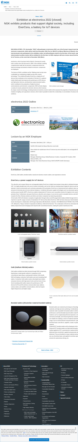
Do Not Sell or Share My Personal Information (39, 439)
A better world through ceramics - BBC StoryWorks (30, 417)
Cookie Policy (13, 435)
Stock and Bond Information (67, 377)
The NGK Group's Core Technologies (47, 369)
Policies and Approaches (9, 392)
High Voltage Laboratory (28, 407)
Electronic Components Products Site (22, 341)
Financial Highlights (65, 375)
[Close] (75, 428)
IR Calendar (63, 382)
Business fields (26, 368)
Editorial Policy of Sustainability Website (49, 409)
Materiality (44, 391)
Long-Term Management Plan (10, 376)
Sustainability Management (48, 389)
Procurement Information (9, 399)
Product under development (30, 393)
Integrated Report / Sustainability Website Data (48, 383)
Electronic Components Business (29, 382)
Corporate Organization (9, 404)
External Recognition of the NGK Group (49, 413)
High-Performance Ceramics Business (30, 386)
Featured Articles (27, 401)
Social (43, 396)
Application (25, 396)
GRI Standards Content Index (48, 403)
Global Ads (6, 411)
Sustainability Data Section (48, 401)
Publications (7, 413)
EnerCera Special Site (18, 344)
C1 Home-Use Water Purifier (30, 391)
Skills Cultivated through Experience (47, 373)
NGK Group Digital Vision (9, 389)
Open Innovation (46, 376)
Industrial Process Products (30, 389)
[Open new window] (29, 122)
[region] (39, 433)
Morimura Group (7, 409)
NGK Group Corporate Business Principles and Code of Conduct (11, 379)
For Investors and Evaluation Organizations (48, 417)
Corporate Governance (9, 387)
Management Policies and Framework (67, 369)
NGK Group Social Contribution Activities (49, 421)
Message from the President (10, 368)
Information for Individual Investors (66, 388)
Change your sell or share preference (28, 435)
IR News (63, 380)
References (6, 416)
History (5, 406)
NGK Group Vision (8, 373)
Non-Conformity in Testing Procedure (29, 404)
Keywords (25, 398)
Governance (45, 398)
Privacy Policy (5, 435)
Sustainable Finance (65, 384)
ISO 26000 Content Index (47, 406)
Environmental (45, 394)
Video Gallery (7, 396)
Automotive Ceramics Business (29, 374)
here (24, 432)
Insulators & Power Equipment (31, 371)
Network (6, 401)
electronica (35, 111)
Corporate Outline (8, 382)
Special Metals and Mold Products (29, 378)
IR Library (63, 372)
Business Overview (8, 394)
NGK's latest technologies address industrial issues (30, 413)
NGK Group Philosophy (9, 371)
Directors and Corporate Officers (11, 384)
